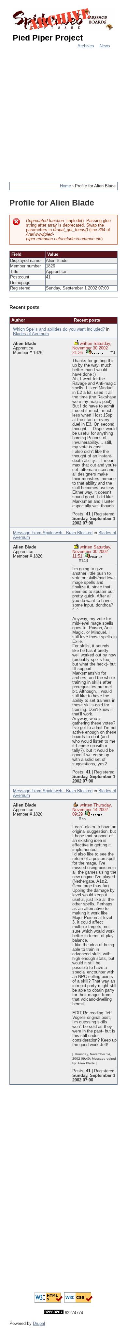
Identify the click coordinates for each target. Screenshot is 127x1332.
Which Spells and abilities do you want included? (59, 329)
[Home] (63, 19)
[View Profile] (95, 352)
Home (65, 186)
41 (88, 514)
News (105, 46)
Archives (86, 46)
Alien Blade (24, 343)
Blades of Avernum (31, 334)
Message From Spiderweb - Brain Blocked (52, 533)
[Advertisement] (63, 111)
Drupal (39, 1323)
